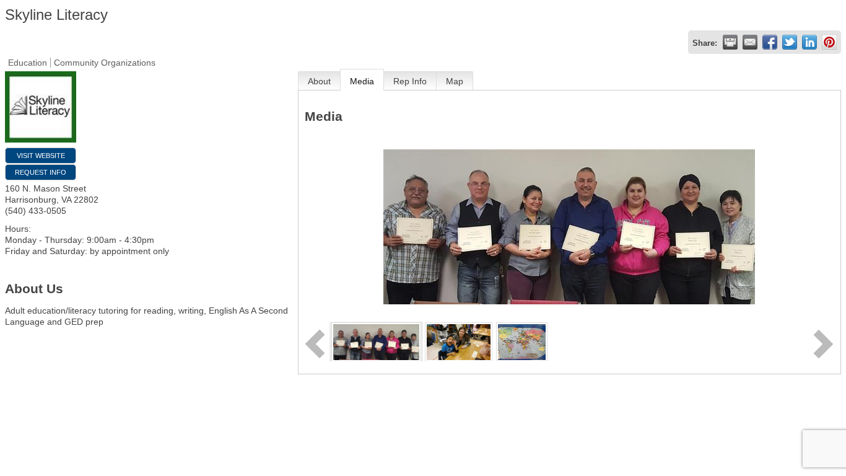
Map (454, 81)
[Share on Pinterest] (829, 42)
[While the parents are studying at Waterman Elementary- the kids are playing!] (458, 341)
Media (362, 81)
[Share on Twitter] (789, 42)
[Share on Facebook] (769, 42)
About (319, 81)
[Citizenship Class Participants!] (376, 341)
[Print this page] (730, 42)
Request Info (40, 172)
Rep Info (410, 81)
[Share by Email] (750, 42)
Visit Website (41, 155)
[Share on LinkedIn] (809, 42)
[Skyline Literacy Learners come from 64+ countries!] (521, 341)
